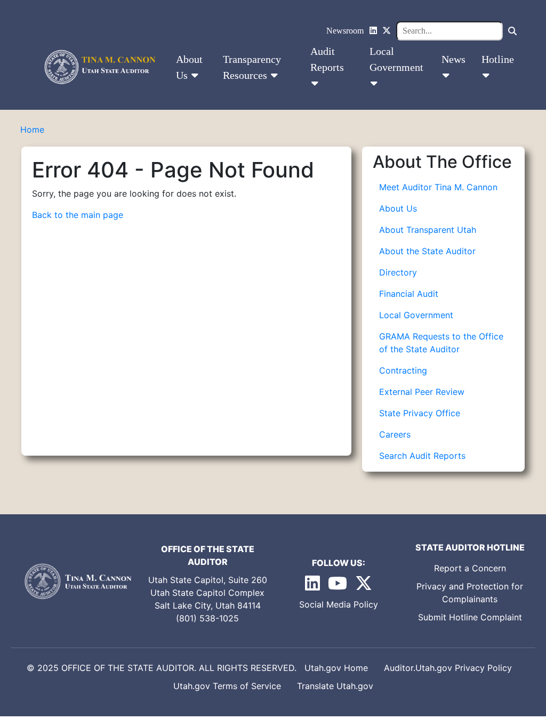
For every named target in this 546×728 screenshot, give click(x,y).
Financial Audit (408, 293)
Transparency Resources (252, 67)
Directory (398, 272)
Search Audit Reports (422, 455)
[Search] (512, 31)
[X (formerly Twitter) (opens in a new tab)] (363, 586)
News (453, 59)
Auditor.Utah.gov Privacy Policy (448, 667)
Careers (395, 434)
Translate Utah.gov (335, 686)
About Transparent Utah (427, 229)
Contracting (403, 370)
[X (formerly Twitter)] (386, 31)
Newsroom (345, 30)
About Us (189, 67)
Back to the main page (77, 214)
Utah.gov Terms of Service (227, 686)
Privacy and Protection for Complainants (469, 592)
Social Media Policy (338, 604)
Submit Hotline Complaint (470, 617)
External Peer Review (421, 391)
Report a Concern (470, 568)
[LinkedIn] (373, 31)
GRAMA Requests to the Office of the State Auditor (441, 342)
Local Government (396, 59)
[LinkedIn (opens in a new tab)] (313, 586)
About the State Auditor (427, 251)
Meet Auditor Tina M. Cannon (438, 187)
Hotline (497, 59)
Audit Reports (327, 59)
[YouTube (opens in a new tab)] (338, 586)
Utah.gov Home (336, 667)
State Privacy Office (419, 413)
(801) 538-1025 (207, 618)
